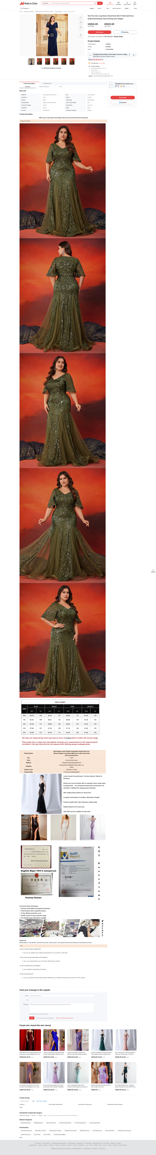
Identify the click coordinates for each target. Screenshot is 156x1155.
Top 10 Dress (37, 1134)
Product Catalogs (42, 1101)
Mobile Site (113, 1143)
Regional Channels (97, 1143)
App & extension (117, 8)
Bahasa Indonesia (123, 1145)
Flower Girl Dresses (51, 1123)
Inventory (22, 1104)
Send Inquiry (99, 32)
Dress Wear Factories (40, 1130)
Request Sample (118, 36)
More (21, 1137)
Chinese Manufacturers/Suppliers (58, 1143)
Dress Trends (47, 1134)
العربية (86, 1145)
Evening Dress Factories (55, 1130)
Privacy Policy (102, 1148)
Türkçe (109, 1145)
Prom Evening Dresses (80, 1123)
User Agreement (87, 1148)
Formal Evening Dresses (65, 1123)
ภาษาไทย (104, 1145)
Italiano (70, 1145)
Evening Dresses (58, 11)
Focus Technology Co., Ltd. (67, 1148)
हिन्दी (100, 1145)
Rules (135, 8)
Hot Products (38, 1143)
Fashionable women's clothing (114, 1104)
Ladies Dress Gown (25, 1134)
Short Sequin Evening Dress (55, 1104)
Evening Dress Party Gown (124, 1130)
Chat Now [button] (126, 32)
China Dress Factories (26, 1130)
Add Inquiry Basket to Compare (52, 68)
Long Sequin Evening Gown (85, 1104)
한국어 (91, 1145)
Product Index (106, 1143)
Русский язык (63, 1145)
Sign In (90, 76)
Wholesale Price (80, 1143)
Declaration (94, 1148)
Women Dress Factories (71, 1130)
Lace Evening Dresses (94, 1123)
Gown (21, 1107)
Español (45, 1145)
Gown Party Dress (109, 1130)
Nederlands (81, 1145)
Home (21, 11)
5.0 (116, 86)
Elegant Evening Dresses (69, 11)
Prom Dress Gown (97, 1130)
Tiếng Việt (115, 1145)
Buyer (99, 8)
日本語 (95, 1145)
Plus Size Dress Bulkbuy (60, 1134)
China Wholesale (71, 1143)
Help (107, 8)
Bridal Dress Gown (84, 1130)
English (40, 1145)
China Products (46, 1143)
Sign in (134, 4)
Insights (119, 1143)
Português (51, 1145)
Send (32, 1018)
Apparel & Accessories (29, 11)
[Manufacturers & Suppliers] (28, 3)
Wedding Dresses (38, 1123)
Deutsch (75, 1145)
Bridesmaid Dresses (26, 1123)
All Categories (25, 8)
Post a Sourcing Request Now (64, 1018)
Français (57, 1145)
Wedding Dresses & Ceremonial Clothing (44, 11)
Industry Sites (88, 1143)
